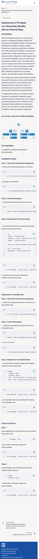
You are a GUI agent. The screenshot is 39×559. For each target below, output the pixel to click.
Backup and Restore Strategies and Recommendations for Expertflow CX (17, 11)
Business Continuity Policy (9, 551)
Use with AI (8, 18)
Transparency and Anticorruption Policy (12, 557)
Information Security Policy (9, 553)
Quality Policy (5, 555)
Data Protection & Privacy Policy (10, 549)
